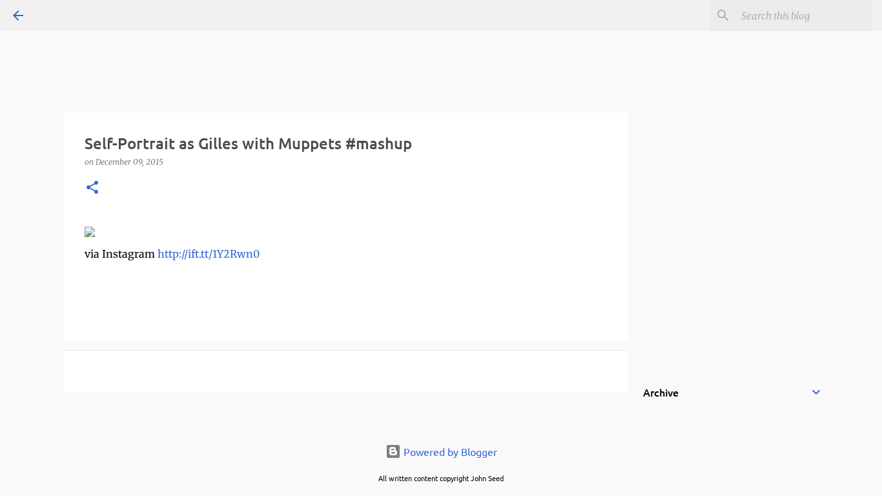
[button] (92, 188)
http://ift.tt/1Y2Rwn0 (209, 253)
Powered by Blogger (449, 451)
